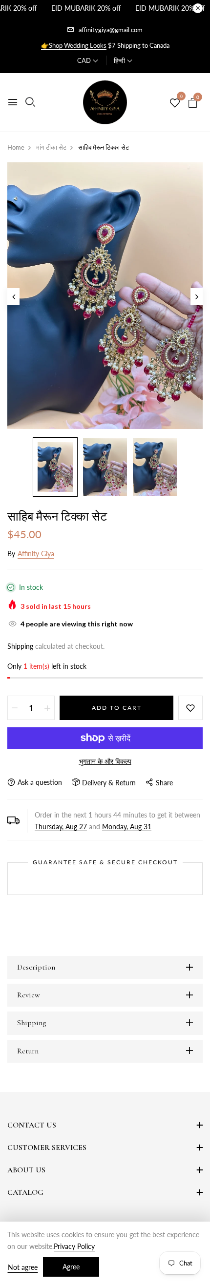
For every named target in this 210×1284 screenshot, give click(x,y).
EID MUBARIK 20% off (86, 8)
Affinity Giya (36, 553)
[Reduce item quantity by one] (14, 708)
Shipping (20, 646)
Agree (71, 1267)
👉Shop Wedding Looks (73, 45)
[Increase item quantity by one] (47, 708)
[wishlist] (175, 103)
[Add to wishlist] (190, 708)
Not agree (23, 1267)
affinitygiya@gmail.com (111, 30)
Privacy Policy (74, 1246)
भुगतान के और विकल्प (105, 761)
